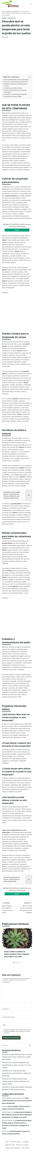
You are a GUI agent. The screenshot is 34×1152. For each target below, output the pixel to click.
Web (4, 1025)
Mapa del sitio (10, 1145)
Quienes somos (15, 1142)
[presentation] (17, 938)
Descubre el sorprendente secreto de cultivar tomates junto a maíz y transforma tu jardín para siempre (17, 1057)
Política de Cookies (22, 1145)
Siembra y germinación (9, 18)
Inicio (7, 1142)
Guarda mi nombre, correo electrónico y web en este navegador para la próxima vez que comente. (17, 1031)
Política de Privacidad (12, 1148)
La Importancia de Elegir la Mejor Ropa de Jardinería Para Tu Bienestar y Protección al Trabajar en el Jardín (17, 1114)
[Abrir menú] (30, 4)
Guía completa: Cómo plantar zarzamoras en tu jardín (8, 907)
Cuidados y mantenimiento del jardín (15, 94)
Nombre (6, 1009)
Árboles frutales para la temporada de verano (15, 85)
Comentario (6, 982)
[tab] (13, 962)
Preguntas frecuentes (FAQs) (13, 96)
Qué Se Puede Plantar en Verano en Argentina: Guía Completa (26, 907)
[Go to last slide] (4, 945)
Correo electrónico (9, 1017)
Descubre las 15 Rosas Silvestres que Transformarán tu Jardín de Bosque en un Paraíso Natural (16, 1081)
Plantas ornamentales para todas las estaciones (15, 91)
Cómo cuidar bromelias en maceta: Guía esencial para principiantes (16, 1100)
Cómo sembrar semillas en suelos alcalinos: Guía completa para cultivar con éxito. (16, 954)
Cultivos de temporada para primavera (16, 82)
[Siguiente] (29, 945)
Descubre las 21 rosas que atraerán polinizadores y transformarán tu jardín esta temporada (16, 1073)
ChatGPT (17, 230)
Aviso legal (25, 1148)
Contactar (25, 1142)
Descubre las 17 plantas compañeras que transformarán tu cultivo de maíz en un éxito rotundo (16, 1065)
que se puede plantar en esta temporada (16, 79)
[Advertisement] (17, 55)
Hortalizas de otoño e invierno (13, 88)
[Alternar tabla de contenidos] (28, 77)
